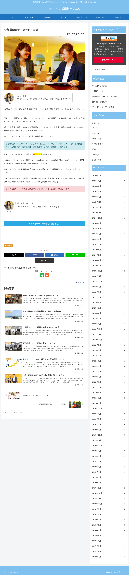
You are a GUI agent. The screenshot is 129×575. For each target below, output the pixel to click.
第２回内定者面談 (99, 86)
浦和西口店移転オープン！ (103, 102)
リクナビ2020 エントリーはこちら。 (44, 224)
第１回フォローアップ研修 (103, 107)
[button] (44, 260)
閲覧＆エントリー (108, 60)
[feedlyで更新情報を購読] (42, 275)
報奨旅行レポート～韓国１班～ (105, 97)
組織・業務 (9, 245)
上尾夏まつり (97, 91)
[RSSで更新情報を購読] (47, 275)
